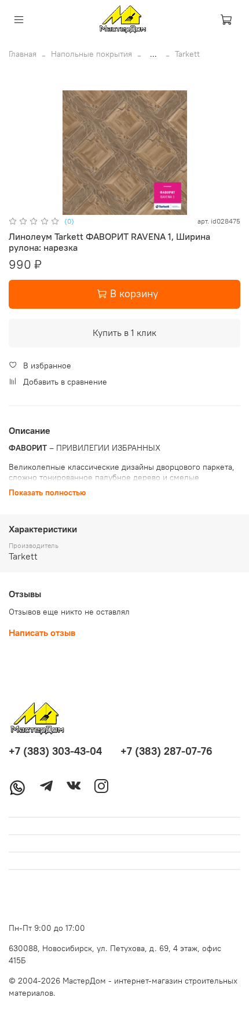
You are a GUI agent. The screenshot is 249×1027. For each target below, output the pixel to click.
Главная (22, 54)
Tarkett (187, 54)
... (153, 54)
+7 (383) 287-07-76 (166, 751)
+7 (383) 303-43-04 (55, 751)
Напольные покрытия (91, 54)
